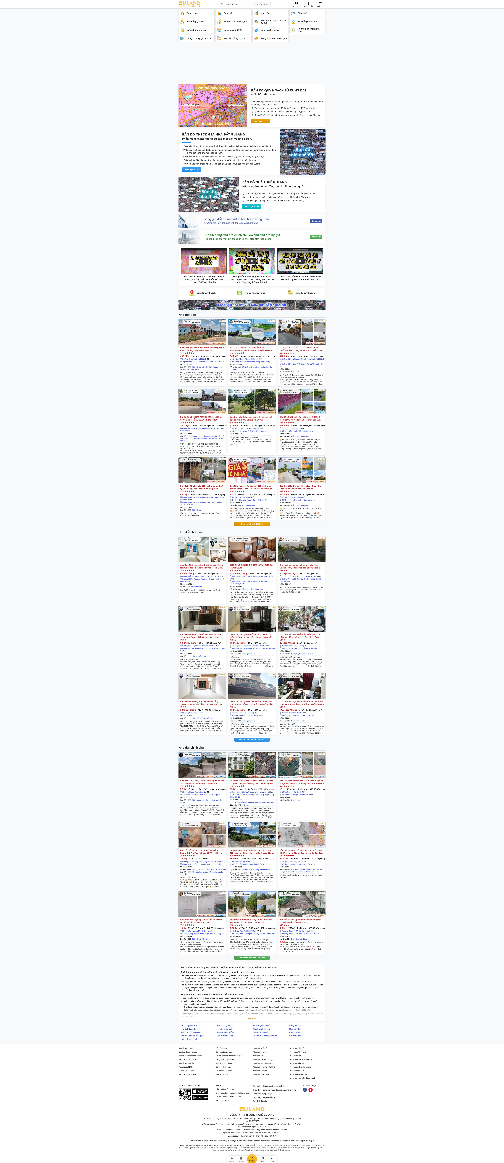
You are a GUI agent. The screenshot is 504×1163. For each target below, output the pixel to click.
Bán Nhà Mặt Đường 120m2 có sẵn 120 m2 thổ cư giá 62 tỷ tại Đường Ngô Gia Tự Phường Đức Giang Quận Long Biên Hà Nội (252, 782)
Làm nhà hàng (214, 438)
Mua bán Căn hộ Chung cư (264, 1059)
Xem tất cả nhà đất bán (252, 524)
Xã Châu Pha (237, 931)
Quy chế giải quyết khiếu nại (264, 1097)
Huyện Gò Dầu (298, 795)
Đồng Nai (202, 792)
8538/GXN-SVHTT (257, 1124)
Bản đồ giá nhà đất (186, 1063)
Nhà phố (294, 654)
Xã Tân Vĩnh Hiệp (203, 428)
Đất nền (204, 367)
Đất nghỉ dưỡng (193, 369)
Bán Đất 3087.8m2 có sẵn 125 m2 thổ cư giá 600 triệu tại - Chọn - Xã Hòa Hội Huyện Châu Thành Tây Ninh (251, 851)
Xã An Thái (236, 431)
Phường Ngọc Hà (289, 713)
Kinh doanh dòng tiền (212, 436)
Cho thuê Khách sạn (298, 1074)
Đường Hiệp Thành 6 (190, 497)
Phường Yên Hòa (189, 713)
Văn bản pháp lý (222, 1100)
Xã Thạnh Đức (287, 861)
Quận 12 (220, 502)
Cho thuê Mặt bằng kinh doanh (302, 1078)
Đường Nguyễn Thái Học (242, 576)
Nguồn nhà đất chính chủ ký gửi (229, 1056)
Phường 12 (196, 864)
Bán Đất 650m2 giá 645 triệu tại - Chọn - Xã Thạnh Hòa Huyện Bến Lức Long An (300, 487)
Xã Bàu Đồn (287, 795)
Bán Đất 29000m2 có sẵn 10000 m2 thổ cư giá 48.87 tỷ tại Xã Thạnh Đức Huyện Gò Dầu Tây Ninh (301, 851)
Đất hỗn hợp (296, 870)
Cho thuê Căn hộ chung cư (301, 1059)
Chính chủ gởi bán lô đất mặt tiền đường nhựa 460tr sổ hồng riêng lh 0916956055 (202, 349)
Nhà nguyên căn (248, 505)
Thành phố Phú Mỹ (251, 934)
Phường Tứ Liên (238, 715)
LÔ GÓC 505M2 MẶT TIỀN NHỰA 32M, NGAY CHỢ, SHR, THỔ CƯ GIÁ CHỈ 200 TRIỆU (201, 418)
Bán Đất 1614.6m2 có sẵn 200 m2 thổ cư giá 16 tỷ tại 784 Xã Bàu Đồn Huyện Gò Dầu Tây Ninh (302, 782)
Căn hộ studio (247, 589)
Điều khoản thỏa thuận (225, 1089)
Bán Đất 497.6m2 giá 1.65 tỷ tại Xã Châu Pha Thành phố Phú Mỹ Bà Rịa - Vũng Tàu (251, 921)
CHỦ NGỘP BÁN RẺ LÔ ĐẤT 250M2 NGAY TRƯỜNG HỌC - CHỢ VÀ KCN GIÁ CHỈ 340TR (301, 349)
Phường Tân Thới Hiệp (209, 497)
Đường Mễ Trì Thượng (191, 576)
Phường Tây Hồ (252, 646)
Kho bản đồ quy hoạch (187, 1052)
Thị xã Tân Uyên (313, 364)
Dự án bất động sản (224, 1052)
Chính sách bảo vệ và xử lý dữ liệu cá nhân (233, 1093)
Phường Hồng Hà (239, 713)
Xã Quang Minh (303, 576)
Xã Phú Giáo (187, 359)
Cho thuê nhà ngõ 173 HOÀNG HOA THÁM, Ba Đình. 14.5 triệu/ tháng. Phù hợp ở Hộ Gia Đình (302, 702)
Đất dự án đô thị (312, 872)
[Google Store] (200, 1097)
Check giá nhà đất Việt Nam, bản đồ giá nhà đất (252, 305)
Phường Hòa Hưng (199, 861)
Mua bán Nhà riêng (261, 1052)
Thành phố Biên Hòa (202, 795)
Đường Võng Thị (238, 646)
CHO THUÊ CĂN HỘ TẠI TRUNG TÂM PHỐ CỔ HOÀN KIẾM (251, 566)
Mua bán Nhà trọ (260, 1071)
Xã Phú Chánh (300, 364)
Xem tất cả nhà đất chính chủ (252, 958)
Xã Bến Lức (237, 497)
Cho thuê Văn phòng (298, 1063)
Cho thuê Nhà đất (297, 1048)
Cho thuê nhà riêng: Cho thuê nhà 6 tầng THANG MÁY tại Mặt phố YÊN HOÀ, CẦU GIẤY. (202, 702)
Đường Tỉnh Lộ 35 (289, 576)
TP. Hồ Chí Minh (199, 359)
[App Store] (200, 1091)
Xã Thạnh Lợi (287, 497)
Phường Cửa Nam (260, 576)
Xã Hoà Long (187, 934)
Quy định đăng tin (260, 1101)
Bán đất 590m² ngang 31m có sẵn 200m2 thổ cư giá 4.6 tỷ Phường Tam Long (201, 921)
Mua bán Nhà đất (260, 1048)
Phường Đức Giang (256, 795)
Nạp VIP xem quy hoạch (188, 1059)
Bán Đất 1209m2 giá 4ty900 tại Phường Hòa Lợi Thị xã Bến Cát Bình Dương (300, 921)
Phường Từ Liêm (207, 576)
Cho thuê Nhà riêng (298, 1052)
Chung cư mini (260, 589)
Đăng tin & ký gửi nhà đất (226, 1059)
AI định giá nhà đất (186, 1071)
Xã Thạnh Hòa (287, 500)
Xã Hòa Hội (237, 861)
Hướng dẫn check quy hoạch (190, 1056)
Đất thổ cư (196, 367)
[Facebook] (305, 1089)
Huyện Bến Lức (299, 431)
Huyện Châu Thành (250, 864)
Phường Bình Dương (302, 359)
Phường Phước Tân (190, 792)
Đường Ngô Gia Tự (239, 792)
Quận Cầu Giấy (304, 648)
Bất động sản (221, 1048)
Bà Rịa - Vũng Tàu (217, 934)
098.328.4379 (270, 1136)
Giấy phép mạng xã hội (262, 1094)
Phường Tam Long (189, 931)
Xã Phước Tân (188, 795)
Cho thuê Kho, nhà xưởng (300, 1067)
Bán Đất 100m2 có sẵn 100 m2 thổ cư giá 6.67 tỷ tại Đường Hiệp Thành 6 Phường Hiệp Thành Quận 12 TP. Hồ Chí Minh (201, 487)
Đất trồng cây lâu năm (300, 436)
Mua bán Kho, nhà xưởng (263, 1063)
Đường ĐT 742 (287, 359)
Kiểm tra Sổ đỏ (222, 1074)
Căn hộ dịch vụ (198, 872)
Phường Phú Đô (201, 648)
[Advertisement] (252, 64)
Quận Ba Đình (302, 715)
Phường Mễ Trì (206, 579)
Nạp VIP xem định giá (187, 1074)
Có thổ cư (189, 438)
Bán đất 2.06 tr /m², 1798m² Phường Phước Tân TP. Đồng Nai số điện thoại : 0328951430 (202, 782)
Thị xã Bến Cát (302, 934)
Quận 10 (204, 864)
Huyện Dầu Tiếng (252, 362)
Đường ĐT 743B (188, 428)
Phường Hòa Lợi (288, 931)
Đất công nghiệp (298, 872)
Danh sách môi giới (223, 1067)
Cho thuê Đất (295, 1056)
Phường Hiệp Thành (208, 502)
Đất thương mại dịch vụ (202, 800)
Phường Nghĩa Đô (289, 646)
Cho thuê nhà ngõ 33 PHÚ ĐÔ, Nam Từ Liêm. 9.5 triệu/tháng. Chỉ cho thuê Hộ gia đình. (201, 635)
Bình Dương (219, 362)
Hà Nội (218, 576)
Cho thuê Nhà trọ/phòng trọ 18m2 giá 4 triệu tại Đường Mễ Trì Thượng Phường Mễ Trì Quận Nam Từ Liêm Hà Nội (201, 566)
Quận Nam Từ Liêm (217, 648)
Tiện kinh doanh (200, 438)
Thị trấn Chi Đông (304, 579)
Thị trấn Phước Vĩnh (190, 362)
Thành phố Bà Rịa (201, 934)
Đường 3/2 (186, 861)
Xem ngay (316, 221)
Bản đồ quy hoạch (185, 1048)
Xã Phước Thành (239, 428)
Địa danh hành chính (224, 1071)
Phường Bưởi (251, 648)
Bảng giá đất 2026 (185, 1067)
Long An (309, 431)
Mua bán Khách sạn (261, 1074)
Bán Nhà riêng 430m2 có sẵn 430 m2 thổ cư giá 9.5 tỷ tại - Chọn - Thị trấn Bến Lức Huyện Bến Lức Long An (251, 487)
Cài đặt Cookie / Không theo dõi (228, 1097)
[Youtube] (310, 1089)
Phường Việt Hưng (255, 792)
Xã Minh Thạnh (238, 359)
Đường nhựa (197, 436)
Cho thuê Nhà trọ (297, 1071)
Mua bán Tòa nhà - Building (264, 1067)
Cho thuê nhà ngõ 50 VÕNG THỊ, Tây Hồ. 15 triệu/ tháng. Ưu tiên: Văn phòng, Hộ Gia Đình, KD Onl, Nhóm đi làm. (252, 636)
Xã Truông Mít (287, 792)
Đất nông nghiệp (258, 367)
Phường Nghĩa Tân (289, 648)
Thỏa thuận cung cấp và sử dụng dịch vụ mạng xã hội (274, 1090)
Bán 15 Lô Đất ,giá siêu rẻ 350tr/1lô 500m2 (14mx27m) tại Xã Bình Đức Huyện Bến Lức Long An (300, 418)
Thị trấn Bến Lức (239, 500)
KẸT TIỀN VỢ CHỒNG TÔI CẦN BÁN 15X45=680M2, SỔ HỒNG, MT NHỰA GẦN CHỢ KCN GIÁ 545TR (252, 349)
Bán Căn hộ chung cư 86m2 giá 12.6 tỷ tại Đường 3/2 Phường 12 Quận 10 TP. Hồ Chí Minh (202, 851)
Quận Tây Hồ (263, 648)
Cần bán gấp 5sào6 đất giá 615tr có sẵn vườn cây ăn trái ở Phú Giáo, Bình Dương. (251, 418)
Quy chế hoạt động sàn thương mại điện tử (270, 1086)
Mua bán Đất (258, 1056)
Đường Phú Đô (188, 646)
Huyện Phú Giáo (206, 362)
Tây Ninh (296, 428)
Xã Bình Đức (287, 428)
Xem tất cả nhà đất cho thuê (252, 739)
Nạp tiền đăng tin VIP (224, 1063)
